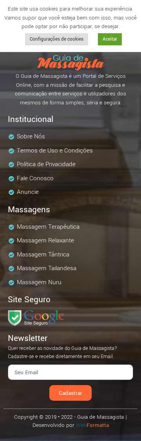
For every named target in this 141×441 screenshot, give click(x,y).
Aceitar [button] (110, 39)
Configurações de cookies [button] (56, 39)
